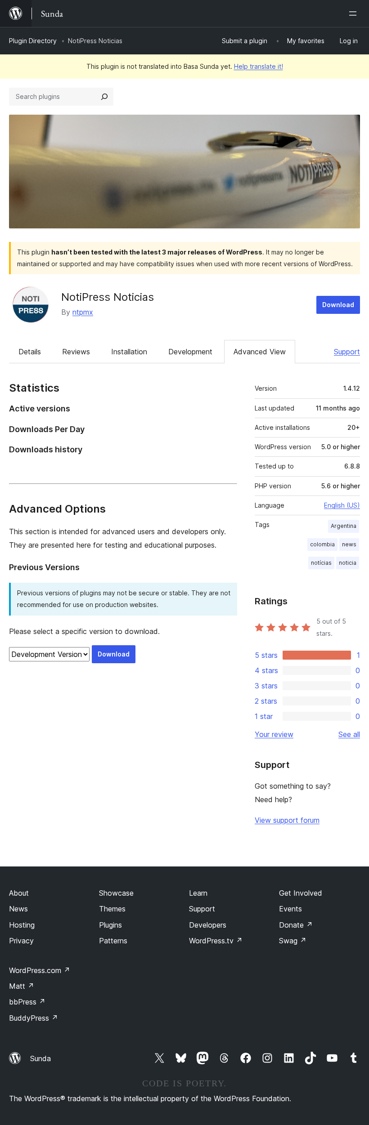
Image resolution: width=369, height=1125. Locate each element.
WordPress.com (39, 970)
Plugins (110, 924)
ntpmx (82, 312)
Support (347, 351)
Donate (296, 924)
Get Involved (300, 892)
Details (29, 351)
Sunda (40, 1058)
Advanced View (260, 351)
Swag (292, 940)
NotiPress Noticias (107, 297)
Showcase (116, 892)
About (19, 892)
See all (349, 734)
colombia (322, 544)
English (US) (342, 505)
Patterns (113, 940)
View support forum (287, 820)
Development (190, 351)
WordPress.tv (216, 940)
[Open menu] (354, 13)
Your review (274, 734)
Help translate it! (258, 66)
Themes (112, 908)
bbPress (27, 1001)
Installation (129, 351)
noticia (347, 562)
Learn (198, 892)
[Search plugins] (104, 97)
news (349, 544)
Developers (207, 924)
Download (338, 304)
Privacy (21, 940)
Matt (21, 986)
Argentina (343, 525)
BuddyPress (33, 1017)
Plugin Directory (33, 41)
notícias (321, 562)
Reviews (76, 351)
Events (290, 908)
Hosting (22, 924)
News (18, 908)
